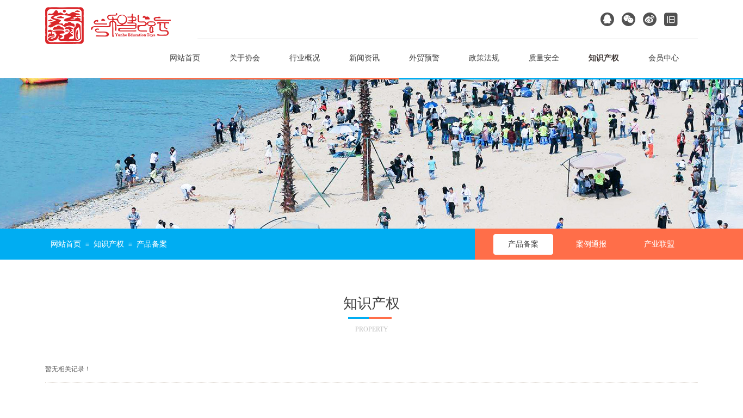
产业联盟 (659, 244)
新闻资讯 (364, 58)
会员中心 (663, 58)
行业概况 (304, 58)
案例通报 (591, 244)
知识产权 (604, 58)
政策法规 (484, 58)
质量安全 (544, 58)
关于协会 (245, 58)
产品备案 (523, 244)
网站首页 (185, 58)
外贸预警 (424, 58)
